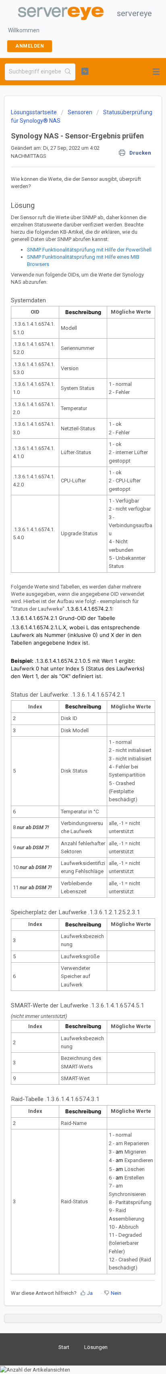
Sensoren (80, 112)
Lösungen (96, 1347)
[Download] (68, 700)
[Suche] (68, 72)
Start (63, 1347)
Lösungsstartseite (34, 112)
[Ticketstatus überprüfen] (85, 71)
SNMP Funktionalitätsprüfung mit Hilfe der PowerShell (89, 250)
